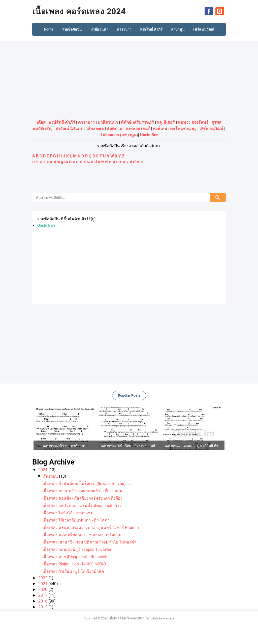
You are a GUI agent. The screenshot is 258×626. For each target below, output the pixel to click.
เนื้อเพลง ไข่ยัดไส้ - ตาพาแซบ (67, 512)
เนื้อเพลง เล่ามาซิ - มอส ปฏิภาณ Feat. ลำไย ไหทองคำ (89, 542)
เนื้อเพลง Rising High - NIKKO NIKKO (74, 564)
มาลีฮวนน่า (108, 122)
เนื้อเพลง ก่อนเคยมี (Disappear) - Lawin (76, 549)
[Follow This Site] (219, 11)
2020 (43, 589)
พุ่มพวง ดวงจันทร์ (193, 122)
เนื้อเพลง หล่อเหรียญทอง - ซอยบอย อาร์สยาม (81, 534)
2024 (43, 469)
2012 (43, 607)
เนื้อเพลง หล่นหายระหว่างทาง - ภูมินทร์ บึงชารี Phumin (90, 527)
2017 (43, 595)
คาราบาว (86, 122)
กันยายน (51, 476)
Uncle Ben (149, 134)
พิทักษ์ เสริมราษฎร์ (137, 122)
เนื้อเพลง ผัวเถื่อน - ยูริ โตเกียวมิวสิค (73, 571)
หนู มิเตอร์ (166, 122)
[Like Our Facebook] (209, 11)
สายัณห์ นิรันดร (69, 128)
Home (48, 29)
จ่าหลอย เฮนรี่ (137, 128)
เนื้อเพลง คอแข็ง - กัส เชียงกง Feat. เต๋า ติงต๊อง (82, 498)
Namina (168, 618)
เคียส (41, 122)
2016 (43, 601)
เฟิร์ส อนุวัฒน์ (211, 128)
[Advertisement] (129, 78)
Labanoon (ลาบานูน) (119, 134)
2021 (43, 583)
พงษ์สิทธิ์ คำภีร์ (62, 122)
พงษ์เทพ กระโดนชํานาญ (175, 128)
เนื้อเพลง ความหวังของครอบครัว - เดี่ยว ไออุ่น (82, 490)
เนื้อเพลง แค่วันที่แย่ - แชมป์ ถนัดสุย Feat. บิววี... (83, 505)
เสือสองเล (95, 128)
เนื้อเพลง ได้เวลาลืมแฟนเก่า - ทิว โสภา (76, 520)
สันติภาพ (114, 128)
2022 (43, 578)
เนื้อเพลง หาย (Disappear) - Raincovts (75, 556)
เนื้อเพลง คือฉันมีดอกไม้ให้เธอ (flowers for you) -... (86, 483)
